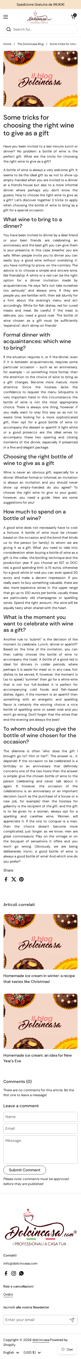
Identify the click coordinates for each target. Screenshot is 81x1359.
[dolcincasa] (39, 16)
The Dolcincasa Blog (30, 44)
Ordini (8, 1294)
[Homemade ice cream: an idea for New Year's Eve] (40, 1021)
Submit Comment (24, 1169)
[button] (73, 16)
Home (7, 44)
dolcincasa (40, 1340)
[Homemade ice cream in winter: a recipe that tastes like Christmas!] (40, 942)
